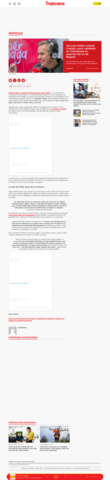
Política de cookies (65, 468)
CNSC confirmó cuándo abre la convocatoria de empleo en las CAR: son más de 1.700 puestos (23, 448)
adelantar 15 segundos (60, 477)
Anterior (46, 477)
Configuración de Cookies (81, 468)
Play (56, 477)
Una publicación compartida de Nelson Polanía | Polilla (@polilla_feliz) (30, 172)
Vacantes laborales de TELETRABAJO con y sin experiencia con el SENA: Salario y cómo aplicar (89, 122)
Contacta (24, 468)
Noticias (16, 33)
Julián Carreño (13, 444)
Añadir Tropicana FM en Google (21, 86)
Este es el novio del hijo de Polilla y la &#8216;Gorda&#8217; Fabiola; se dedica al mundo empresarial (36, 319)
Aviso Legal (39, 468)
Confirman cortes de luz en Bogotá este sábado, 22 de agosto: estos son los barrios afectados (54, 448)
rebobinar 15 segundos (51, 477)
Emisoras (31, 468)
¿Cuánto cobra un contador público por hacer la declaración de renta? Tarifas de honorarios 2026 (91, 112)
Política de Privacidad (51, 468)
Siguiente (65, 477)
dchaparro (69, 68)
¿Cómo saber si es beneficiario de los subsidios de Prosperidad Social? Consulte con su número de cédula (87, 103)
